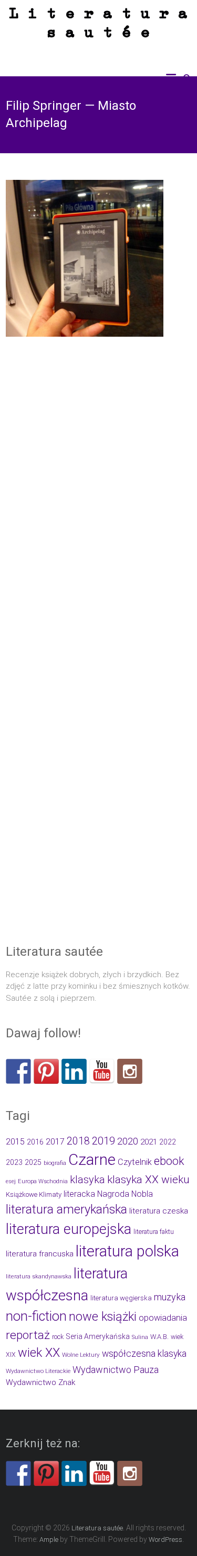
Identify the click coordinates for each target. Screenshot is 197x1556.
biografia (55, 1163)
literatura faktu (153, 1231)
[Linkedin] (74, 1071)
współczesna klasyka (144, 1353)
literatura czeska (158, 1211)
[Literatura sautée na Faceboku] (18, 1071)
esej (11, 1181)
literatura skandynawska (38, 1276)
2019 (103, 1141)
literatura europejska (68, 1229)
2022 (167, 1142)
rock (58, 1337)
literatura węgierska (121, 1298)
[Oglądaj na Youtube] (102, 1071)
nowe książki (103, 1316)
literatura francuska (40, 1253)
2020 (127, 1141)
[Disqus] (98, 514)
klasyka (87, 1179)
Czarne (92, 1160)
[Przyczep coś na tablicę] (46, 1071)
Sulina (140, 1337)
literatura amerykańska (66, 1209)
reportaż (28, 1335)
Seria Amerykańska (98, 1336)
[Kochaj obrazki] (129, 1071)
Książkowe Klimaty (33, 1194)
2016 (35, 1142)
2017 (55, 1142)
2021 (148, 1142)
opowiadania (163, 1318)
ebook (169, 1161)
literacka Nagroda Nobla (108, 1194)
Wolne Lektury (81, 1354)
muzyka (169, 1296)
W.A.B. (159, 1337)
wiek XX (39, 1352)
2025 (33, 1162)
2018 (78, 1141)
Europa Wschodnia (43, 1181)
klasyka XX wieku (148, 1179)
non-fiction (36, 1316)
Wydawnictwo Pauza (115, 1369)
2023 (14, 1162)
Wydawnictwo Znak (40, 1382)
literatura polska (127, 1251)
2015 (15, 1142)
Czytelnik (135, 1162)
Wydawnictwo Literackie (38, 1371)
